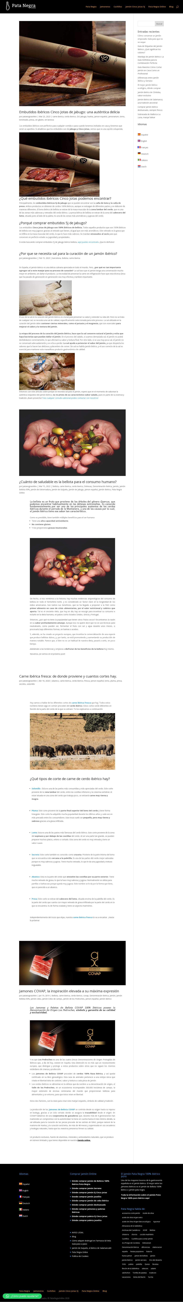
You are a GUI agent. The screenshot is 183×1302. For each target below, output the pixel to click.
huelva (90, 116)
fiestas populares (137, 1251)
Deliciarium (146, 1243)
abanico (55, 681)
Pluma (35, 810)
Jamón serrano (141, 1260)
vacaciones (126, 1277)
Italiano (144, 160)
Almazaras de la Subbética (132, 1226)
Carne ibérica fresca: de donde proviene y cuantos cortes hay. (68, 676)
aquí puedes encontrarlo (88, 242)
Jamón (116, 486)
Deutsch (144, 154)
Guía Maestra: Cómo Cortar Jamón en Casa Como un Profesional (150, 70)
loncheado (23, 119)
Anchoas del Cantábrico (131, 1230)
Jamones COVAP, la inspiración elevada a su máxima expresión (69, 991)
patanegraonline (30, 116)
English (143, 141)
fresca (87, 681)
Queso (147, 1264)
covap (86, 995)
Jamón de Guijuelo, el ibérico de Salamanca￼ (91, 1248)
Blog (171, 7)
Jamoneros (105, 7)
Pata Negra (91, 7)
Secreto (35, 854)
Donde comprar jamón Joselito (86, 1196)
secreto (22, 684)
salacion (145, 1268)
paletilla (139, 1264)
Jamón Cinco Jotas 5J (135, 7)
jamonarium (113, 116)
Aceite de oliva (148, 1213)
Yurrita (150, 1277)
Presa (34, 899)
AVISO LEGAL (78, 1232)
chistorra (125, 1234)
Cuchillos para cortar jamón (142, 1239)
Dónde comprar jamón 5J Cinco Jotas (89, 1192)
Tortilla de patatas (140, 1273)
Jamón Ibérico (105, 489)
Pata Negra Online (157, 7)
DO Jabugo (81, 116)
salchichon (126, 1273)
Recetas (155, 1264)
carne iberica (58, 116)
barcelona (56, 258)
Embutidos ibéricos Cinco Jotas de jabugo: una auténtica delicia (69, 111)
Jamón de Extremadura (41, 489)
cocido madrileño (147, 1234)
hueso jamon (127, 1256)
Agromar (156, 1221)
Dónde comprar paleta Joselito (87, 1220)
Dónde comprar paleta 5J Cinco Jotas (89, 1216)
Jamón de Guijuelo (60, 489)
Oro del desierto (155, 1260)
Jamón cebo (36, 999)
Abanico (36, 876)
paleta (130, 1264)
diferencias (145, 1247)
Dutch (143, 166)
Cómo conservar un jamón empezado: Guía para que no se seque (150, 38)
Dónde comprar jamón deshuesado (89, 1204)
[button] (22, 1296)
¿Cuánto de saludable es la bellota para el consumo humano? (68, 481)
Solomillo (36, 788)
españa (125, 1251)
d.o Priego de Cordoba (131, 1243)
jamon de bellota (141, 1256)
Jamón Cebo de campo (52, 999)
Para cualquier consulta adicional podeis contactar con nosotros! (70, 398)
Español (144, 134)
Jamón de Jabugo (76, 489)
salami (153, 1268)
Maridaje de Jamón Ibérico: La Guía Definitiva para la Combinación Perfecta (151, 59)
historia (149, 1251)
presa (31, 119)
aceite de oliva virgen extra (132, 1217)
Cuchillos (118, 7)
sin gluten (39, 119)
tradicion (152, 1273)
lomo (122, 116)
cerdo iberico (70, 116)
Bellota (65, 258)
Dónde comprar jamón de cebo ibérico (90, 1200)
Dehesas (88, 486)
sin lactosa (49, 119)
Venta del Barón (139, 1277)
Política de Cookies (80, 1256)
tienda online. (84, 1140)
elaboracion (157, 1247)
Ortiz (124, 1264)
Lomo (34, 832)
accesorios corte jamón (131, 1213)
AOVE (145, 1230)
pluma (113, 681)
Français (144, 147)
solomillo (31, 684)
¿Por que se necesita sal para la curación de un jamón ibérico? (68, 253)
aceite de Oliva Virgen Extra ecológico (136, 1221)
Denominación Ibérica (102, 486)
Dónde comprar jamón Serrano (86, 1188)
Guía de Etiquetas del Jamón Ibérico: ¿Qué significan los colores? (150, 49)
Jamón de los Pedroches (73, 999)
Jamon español (100, 116)
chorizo (134, 1234)
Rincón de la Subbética (130, 1268)
